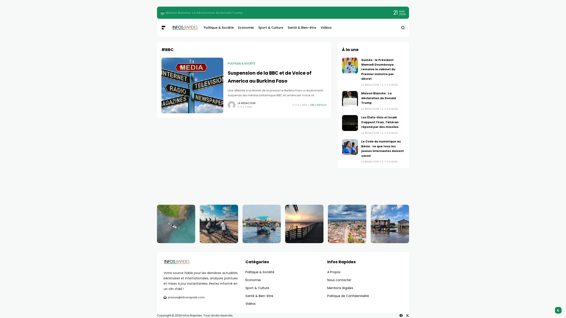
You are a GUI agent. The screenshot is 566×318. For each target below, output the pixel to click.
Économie (253, 280)
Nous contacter (339, 280)
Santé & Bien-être (259, 296)
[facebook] (401, 315)
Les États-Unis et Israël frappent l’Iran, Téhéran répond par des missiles (380, 122)
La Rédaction (246, 103)
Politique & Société (241, 63)
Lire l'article (318, 105)
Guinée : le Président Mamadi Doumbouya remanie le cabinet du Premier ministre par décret (237, 13)
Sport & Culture (257, 288)
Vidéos (250, 303)
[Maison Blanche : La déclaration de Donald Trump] (350, 99)
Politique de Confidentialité (348, 296)
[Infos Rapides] (184, 27)
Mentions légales (340, 288)
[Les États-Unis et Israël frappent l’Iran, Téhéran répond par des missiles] (350, 123)
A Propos (333, 272)
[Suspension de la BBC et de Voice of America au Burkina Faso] (192, 85)
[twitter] (407, 315)
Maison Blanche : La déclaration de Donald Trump (378, 98)
